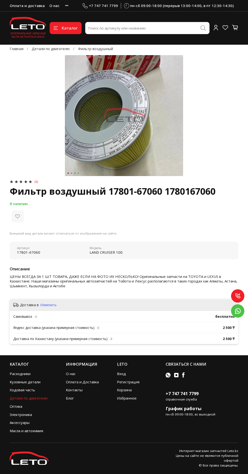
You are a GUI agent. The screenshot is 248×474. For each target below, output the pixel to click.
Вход (121, 373)
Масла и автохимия (26, 430)
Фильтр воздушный (95, 48)
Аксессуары (20, 422)
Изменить (48, 305)
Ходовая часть (22, 389)
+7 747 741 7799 (103, 5)
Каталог (70, 28)
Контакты (74, 389)
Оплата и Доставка (82, 381)
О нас (54, 5)
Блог (70, 398)
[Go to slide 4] (78, 173)
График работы (184, 408)
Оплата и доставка (27, 5)
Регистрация (128, 381)
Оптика (16, 406)
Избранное (127, 398)
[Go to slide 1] (68, 173)
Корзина (124, 389)
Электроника (21, 414)
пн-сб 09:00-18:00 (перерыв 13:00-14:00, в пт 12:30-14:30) (182, 5)
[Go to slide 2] (71, 173)
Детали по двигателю (51, 48)
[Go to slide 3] (75, 173)
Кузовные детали (25, 381)
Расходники (20, 373)
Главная (16, 48)
